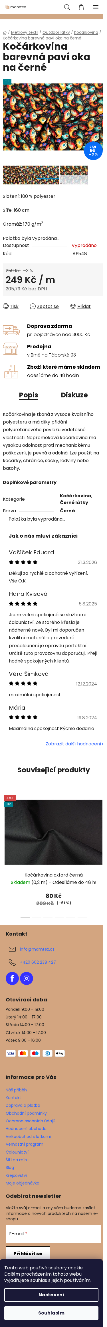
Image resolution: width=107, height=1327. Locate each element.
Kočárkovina (75, 495)
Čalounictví (17, 1152)
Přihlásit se (27, 1253)
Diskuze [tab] (74, 395)
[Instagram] (26, 978)
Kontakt (13, 1097)
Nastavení (51, 1295)
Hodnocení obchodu (26, 1128)
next (101, 820)
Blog (10, 1167)
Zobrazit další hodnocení (73, 744)
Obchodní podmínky (26, 1113)
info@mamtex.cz (37, 949)
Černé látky (74, 502)
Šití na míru (17, 1160)
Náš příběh (16, 1090)
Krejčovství (16, 1175)
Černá (67, 511)
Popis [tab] (28, 395)
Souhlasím (51, 1313)
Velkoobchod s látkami (28, 1136)
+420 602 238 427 (38, 962)
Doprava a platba (23, 1105)
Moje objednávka (22, 1183)
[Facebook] (12, 978)
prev (6, 820)
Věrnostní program (24, 1144)
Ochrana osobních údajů (30, 1121)
